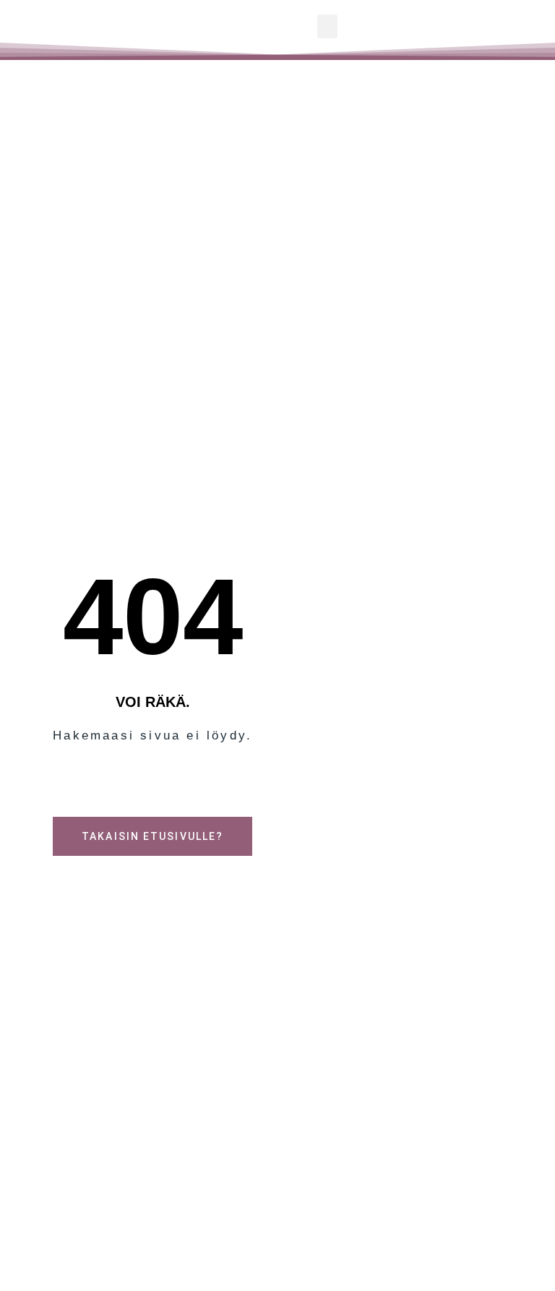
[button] (327, 26)
